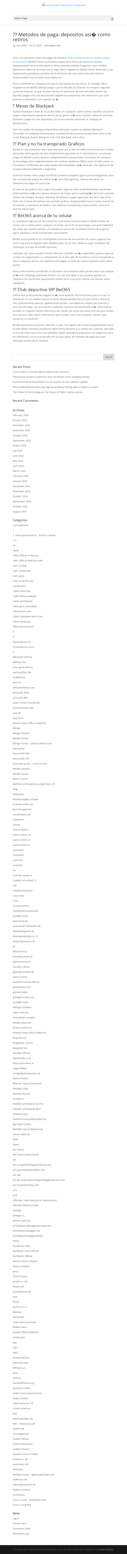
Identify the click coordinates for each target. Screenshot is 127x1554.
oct (14, 1159)
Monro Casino (20, 1078)
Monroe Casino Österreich (27, 1083)
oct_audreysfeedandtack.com (29, 1169)
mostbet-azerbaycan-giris (27, 1108)
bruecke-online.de (23, 804)
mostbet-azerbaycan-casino (28, 1103)
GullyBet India (20, 1002)
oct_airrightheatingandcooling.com (32, 1164)
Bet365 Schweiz (21, 768)
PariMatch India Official (26, 1250)
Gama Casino (20, 976)
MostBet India (20, 1088)
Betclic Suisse (20, 778)
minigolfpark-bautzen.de (26, 1073)
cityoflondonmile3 (22, 890)
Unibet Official (21, 1438)
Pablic (16, 1240)
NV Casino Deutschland (26, 1154)
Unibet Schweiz (21, 1449)
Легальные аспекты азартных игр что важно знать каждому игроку (51, 376)
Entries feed (19, 1523)
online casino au (22, 1220)
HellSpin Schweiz (22, 1007)
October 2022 (20, 506)
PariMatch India (21, 1246)
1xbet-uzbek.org (22, 621)
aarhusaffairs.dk (22, 672)
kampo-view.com (22, 1022)
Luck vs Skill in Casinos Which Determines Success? (41, 371)
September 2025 (22, 440)
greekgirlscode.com (23, 997)
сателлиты (19, 1494)
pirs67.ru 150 (20, 1281)
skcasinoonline (21, 1357)
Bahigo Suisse (20, 738)
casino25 (17, 860)
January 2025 (20, 481)
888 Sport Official (22, 657)
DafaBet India (20, 916)
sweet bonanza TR (23, 1403)
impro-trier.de (20, 1012)
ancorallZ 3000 (21, 692)
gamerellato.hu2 (22, 987)
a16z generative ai (23, 667)
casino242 (18, 855)
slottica (17, 1377)
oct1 (15, 1190)
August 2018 (19, 511)
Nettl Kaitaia (106, 1549)
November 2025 (21, 430)
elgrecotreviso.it (21, 961)
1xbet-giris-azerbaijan (25, 606)
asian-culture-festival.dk (26, 702)
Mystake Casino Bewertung (28, 1129)
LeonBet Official (21, 1053)
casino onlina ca (22, 834)
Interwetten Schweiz (24, 1017)
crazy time (18, 895)
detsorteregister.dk (23, 931)
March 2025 (19, 470)
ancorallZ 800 (20, 697)
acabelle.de (19, 677)
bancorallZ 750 (21, 758)
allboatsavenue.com (24, 687)
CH (14, 870)
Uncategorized (52, 45)
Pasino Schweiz (21, 1266)
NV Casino (18, 1149)
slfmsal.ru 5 (19, 1367)
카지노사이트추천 (22, 1504)
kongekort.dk (20, 1048)
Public (16, 1301)
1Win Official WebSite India (28, 560)
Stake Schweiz (20, 1398)
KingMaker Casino (23, 1042)
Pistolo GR (18, 1286)
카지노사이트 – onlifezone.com (29, 1499)
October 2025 (20, 435)
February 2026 (21, 415)
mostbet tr (18, 1098)
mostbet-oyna (20, 1114)
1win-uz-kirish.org (23, 580)
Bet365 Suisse (20, 773)
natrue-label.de (21, 1134)
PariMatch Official (22, 1256)
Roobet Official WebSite (26, 1332)
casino (16, 824)
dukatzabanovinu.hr (24, 941)
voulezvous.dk (20, 1464)
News (16, 1144)
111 (15, 540)
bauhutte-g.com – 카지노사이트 (30, 763)
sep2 (15, 1352)
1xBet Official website (25, 596)
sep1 (15, 1347)
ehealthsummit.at (22, 956)
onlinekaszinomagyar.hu (26, 1230)
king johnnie (19, 1037)
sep (15, 1342)
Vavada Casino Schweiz (25, 1454)
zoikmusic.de (20, 1479)
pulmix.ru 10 (20, 1306)
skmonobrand (20, 1362)
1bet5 (16, 550)
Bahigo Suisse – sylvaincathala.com (32, 743)
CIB (14, 885)
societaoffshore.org (23, 1383)
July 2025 (18, 450)
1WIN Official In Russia (25, 555)
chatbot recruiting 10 (24, 880)
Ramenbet (18, 1317)
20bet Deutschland (23, 626)
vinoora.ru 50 (20, 1459)
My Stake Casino (22, 1124)
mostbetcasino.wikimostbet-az (29, 1119)
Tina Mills (21, 45)
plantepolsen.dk (22, 1291)
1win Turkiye (20, 565)
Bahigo (16, 728)
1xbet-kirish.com (22, 611)
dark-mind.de (20, 921)
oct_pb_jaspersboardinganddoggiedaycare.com (39, 1179)
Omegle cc (18, 1215)
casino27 (17, 865)
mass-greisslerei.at (23, 1063)
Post (15, 1296)
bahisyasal (18, 748)
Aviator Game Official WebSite (29, 723)
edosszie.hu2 (20, 951)
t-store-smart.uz (22, 1408)
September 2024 (22, 501)
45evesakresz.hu (22, 641)
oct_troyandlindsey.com (26, 1185)
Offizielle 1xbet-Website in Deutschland (35, 1200)
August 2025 (19, 445)
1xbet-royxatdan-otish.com (27, 616)
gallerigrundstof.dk (23, 971)
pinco (16, 1271)
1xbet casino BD (21, 591)
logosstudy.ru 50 (22, 1058)
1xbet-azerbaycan (22, 601)
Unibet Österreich (23, 1444)
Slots (15, 1372)
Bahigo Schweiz (21, 733)
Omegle (17, 1210)
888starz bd (19, 662)
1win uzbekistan (22, 570)
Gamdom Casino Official (26, 981)
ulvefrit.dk (18, 1428)
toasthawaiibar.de (23, 1418)
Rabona (17, 1311)
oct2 (15, 1195)
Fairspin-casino (21, 966)
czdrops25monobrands (25, 910)
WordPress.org (21, 1533)
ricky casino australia (24, 1322)
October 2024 (20, 496)
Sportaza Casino (22, 1388)
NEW (15, 1139)
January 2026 (20, 420)
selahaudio (19, 1337)
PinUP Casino (20, 1276)
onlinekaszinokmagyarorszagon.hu (32, 1225)
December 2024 (21, 486)
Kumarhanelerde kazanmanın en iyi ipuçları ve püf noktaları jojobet (50, 381)
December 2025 (21, 425)
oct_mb (17, 1175)
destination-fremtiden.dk (27, 926)
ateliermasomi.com (23, 707)
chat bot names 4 (22, 875)
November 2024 (21, 491)
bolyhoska (18, 794)
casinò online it (21, 844)
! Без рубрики (20, 525)
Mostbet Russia (21, 1093)
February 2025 (21, 476)
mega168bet (19, 1068)
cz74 (15, 900)
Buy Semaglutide (22, 809)
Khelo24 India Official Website (29, 1032)
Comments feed (21, 1528)
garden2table (20, 992)
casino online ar (21, 839)
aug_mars (18, 718)
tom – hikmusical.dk (24, 1423)
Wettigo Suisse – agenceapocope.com (33, 1474)
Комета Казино (21, 1489)
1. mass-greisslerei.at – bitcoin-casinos (34, 535)
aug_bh (17, 712)
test (15, 1413)
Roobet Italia (20, 1327)
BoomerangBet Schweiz (26, 799)
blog (15, 789)
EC (14, 946)
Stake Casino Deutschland (27, 1393)
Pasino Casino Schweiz (25, 1261)
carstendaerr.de (22, 814)
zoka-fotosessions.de (24, 1484)
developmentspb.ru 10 (25, 936)
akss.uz (17, 682)
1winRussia (19, 586)
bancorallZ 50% (21, 753)
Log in (16, 1518)
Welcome (18, 1469)
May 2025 (18, 460)
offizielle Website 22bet (26, 1205)
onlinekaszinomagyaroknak (28, 1235)
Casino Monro (20, 829)
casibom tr (18, 819)
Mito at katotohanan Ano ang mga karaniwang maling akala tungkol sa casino (55, 387)
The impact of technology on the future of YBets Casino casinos (48, 392)
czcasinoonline (21, 905)
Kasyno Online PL (22, 1027)
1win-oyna (18, 575)
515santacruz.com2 (23, 647)
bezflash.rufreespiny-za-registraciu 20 (34, 783)
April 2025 (18, 466)
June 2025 (18, 455)
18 (14, 545)
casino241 (18, 850)
